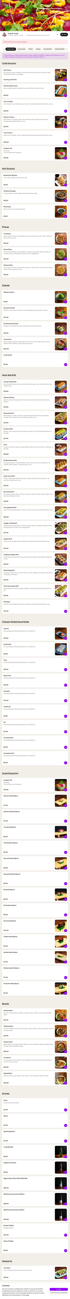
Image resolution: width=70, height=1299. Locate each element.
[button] (35, 75)
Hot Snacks (21, 49)
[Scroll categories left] (3, 49)
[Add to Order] (65, 79)
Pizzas (31, 49)
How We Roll (48, 49)
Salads (38, 49)
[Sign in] (57, 34)
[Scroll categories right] (66, 49)
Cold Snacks (11, 49)
